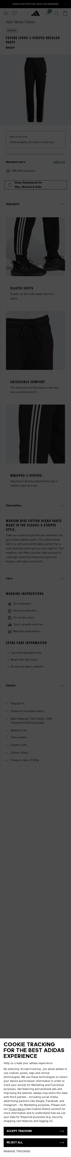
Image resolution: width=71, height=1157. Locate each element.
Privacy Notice (17, 1109)
